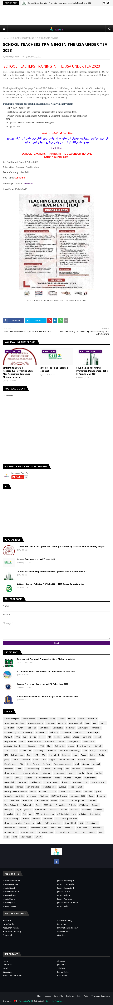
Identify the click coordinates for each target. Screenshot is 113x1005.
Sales (38, 805)
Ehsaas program (11, 773)
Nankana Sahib (33, 787)
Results (57, 737)
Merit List (8, 737)
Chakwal (42, 791)
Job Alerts (61, 964)
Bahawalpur (83, 728)
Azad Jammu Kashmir (63, 764)
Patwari (62, 741)
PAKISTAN (50, 723)
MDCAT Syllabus (77, 800)
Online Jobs (27, 805)
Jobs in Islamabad (11, 891)
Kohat (35, 759)
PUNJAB (71, 718)
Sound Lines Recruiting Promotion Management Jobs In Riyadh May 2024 (60, 3)
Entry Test (15, 800)
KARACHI (62, 723)
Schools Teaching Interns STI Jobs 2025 (55, 369)
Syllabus (62, 787)
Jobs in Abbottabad (11, 880)
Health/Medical (75, 723)
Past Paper (62, 975)
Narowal (96, 764)
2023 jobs (48, 805)
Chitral (15, 759)
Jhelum (57, 778)
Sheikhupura (35, 782)
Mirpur (71, 773)
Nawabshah (9, 782)
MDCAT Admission (66, 759)
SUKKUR (98, 746)
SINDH (102, 723)
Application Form (80, 782)
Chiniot (53, 791)
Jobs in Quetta (9, 902)
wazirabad (31, 796)
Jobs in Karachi (63, 891)
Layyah (52, 759)
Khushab (67, 778)
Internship (61, 924)
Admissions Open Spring (89, 814)
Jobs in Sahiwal (9, 906)
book (6, 837)
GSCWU (18, 778)
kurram (38, 837)
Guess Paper (92, 823)
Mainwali (88, 791)
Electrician (8, 787)
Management (74, 741)
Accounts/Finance (35, 723)
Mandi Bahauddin (11, 805)
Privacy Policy (63, 972)
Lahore (62, 718)
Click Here (56, 148)
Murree (92, 759)
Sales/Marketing (32, 768)
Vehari (33, 791)
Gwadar (85, 764)
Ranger (93, 750)
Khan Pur (53, 809)
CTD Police (83, 805)
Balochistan (58, 728)
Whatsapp (58, 768)
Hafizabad (46, 773)
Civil (77, 764)
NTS (6, 755)
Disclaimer (7, 972)
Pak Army (54, 732)
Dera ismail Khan (98, 782)
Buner (91, 796)
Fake (39, 823)
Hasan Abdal (9, 828)
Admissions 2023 (78, 796)
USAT (83, 832)
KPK (94, 723)
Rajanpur (66, 755)
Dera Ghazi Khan (84, 746)
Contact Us (8, 964)
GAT (81, 823)
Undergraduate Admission (15, 791)
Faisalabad (31, 728)
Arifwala (72, 805)
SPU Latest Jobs (49, 787)
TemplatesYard (25, 1001)
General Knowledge (30, 773)
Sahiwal (98, 737)
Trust (75, 832)
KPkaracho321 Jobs (39, 828)
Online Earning (33, 764)
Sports (98, 791)
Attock (71, 746)
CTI (5, 800)
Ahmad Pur (60, 805)
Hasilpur (28, 778)
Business (36, 818)
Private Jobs (8, 935)
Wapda (76, 737)
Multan (20, 728)
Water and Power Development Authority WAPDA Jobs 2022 (45, 671)
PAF (85, 750)
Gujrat (92, 755)
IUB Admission (41, 800)
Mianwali (81, 759)
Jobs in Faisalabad (11, 884)
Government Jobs (11, 718)
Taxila (101, 755)
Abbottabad (50, 741)
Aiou (6, 750)
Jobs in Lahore (9, 895)
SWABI (19, 768)
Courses (7, 778)
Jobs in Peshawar (65, 899)
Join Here (28, 183)
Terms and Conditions (13, 975)
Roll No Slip (60, 746)
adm (101, 832)
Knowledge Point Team (14, 57)
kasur (89, 773)
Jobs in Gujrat (9, 888)
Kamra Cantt (56, 828)
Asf (67, 768)
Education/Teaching (47, 718)
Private (81, 718)
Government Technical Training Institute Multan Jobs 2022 (45, 659)
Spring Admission (51, 782)
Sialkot (66, 737)
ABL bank (44, 796)
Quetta (33, 737)
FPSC (42, 746)
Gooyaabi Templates (54, 1001)
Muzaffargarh (90, 778)
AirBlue (99, 773)
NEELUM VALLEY (11, 832)
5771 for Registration (45, 814)
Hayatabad (27, 800)
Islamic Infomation (43, 778)
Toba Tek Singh (76, 787)
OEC (21, 764)
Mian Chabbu (82, 828)
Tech (29, 755)
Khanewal (26, 759)
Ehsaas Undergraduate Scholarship (19, 823)
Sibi (18, 814)
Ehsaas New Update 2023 (66, 818)
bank (87, 723)
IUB (24, 737)
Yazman (92, 832)
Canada (95, 805)
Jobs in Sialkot (63, 906)
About (48, 996)
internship (79, 732)
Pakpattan (22, 782)
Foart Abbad (70, 823)
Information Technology (67, 927)
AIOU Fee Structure (59, 796)
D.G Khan (76, 768)
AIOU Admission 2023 (66, 814)
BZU (43, 755)
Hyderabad (54, 755)
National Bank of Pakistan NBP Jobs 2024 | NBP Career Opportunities (50, 584)
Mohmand (86, 809)
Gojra (18, 809)
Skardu (81, 773)
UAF (36, 755)
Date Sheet (88, 768)
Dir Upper (48, 818)
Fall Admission (17, 755)
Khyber (78, 778)
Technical (46, 768)
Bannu (83, 755)
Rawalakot (8, 814)
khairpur (65, 782)
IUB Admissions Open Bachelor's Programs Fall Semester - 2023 (47, 696)
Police (41, 737)
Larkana (63, 800)
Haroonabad (59, 773)
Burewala (101, 796)
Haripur (19, 787)
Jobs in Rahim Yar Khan (67, 902)
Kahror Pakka (40, 809)
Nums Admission (46, 832)
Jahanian (27, 809)
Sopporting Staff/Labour (14, 723)
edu (31, 814)
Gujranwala (66, 732)
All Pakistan (9, 728)
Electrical (7, 920)
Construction (64, 791)
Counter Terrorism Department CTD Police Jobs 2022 (42, 684)
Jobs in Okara (9, 899)
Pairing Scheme (62, 832)
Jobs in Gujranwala (65, 884)
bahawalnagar (93, 732)
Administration (29, 718)
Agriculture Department (14, 746)
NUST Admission (28, 832)
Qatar (14, 750)
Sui (24, 814)
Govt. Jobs (61, 935)
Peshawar (70, 728)
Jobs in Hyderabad (65, 888)
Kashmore (69, 828)
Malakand (92, 800)
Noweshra (8, 768)
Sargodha (87, 737)
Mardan (103, 750)
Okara (22, 741)
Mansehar (74, 809)
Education (32, 746)
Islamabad (92, 718)
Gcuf (44, 759)
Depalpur (8, 809)
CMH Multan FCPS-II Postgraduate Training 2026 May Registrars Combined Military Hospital (18, 372)
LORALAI (77, 791)
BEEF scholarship (11, 818)
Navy (49, 746)
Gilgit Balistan (10, 741)
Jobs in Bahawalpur (65, 880)
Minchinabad (97, 828)
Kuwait (54, 800)
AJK (49, 737)
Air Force (46, 764)
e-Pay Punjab (26, 837)
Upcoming (39, 750)
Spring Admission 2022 (14, 796)
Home (5, 38)
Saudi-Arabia (88, 741)
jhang (6, 759)
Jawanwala (23, 828)
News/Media (41, 732)
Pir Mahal (98, 809)
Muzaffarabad (10, 764)
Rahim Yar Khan (34, 741)
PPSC (18, 737)
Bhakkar (25, 818)
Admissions (44, 728)
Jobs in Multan (63, 895)
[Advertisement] (56, 15)
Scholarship (28, 732)
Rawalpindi (96, 728)
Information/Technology (70, 750)
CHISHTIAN (51, 750)
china (15, 837)
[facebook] (56, 861)
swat (75, 755)
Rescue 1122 (25, 750)
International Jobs (11, 732)
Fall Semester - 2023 (53, 823)
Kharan (64, 809)
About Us (61, 961)
